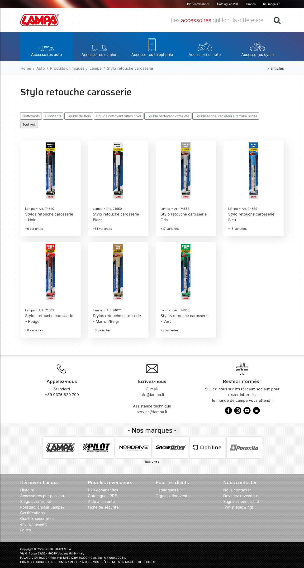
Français (272, 4)
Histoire (27, 490)
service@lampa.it (152, 411)
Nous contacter (237, 490)
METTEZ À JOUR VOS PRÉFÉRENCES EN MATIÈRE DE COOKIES (112, 562)
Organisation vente (173, 495)
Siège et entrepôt (36, 501)
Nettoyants (31, 116)
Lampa (96, 68)
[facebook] (228, 412)
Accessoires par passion (42, 495)
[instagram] (237, 412)
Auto (40, 68)
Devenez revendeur (240, 495)
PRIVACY (26, 562)
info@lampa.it (152, 394)
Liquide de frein (78, 116)
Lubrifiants (53, 116)
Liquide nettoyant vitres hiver (118, 116)
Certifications (32, 512)
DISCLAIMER (59, 562)
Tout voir (29, 124)
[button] (46, 46)
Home (25, 68)
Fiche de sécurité (103, 507)
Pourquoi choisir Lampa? (42, 507)
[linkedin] (256, 412)
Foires (25, 530)
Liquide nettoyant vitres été (168, 116)
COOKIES (41, 562)
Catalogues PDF (228, 4)
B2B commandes (198, 4)
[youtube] (247, 412)
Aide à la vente (101, 501)
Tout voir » (152, 462)
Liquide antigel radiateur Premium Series (226, 116)
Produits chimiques (67, 68)
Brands (251, 4)
